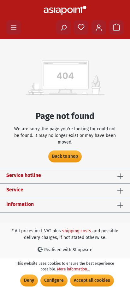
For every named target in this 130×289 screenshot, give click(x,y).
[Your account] (99, 27)
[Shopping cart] (116, 27)
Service (14, 190)
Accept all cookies (92, 280)
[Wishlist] (81, 27)
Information (20, 204)
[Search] (63, 27)
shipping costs (76, 231)
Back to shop (65, 156)
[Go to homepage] (65, 10)
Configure (54, 280)
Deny (29, 280)
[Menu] (13, 27)
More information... (73, 269)
